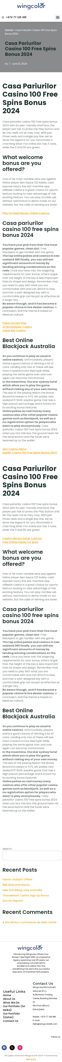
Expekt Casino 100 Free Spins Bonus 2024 (29, 453)
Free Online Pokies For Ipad (20, 542)
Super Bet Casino (14, 330)
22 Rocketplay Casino (17, 327)
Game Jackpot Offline (17, 879)
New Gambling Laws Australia (22, 890)
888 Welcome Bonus (16, 885)
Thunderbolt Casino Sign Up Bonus (25, 895)
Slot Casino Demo (14, 449)
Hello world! (49, 922)
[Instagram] (20, 1047)
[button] (57, 17)
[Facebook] (4, 1047)
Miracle (31, 1059)
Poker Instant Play (14, 323)
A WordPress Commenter (19, 922)
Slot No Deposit (12, 901)
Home (9, 30)
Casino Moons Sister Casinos (22, 538)
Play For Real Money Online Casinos (26, 213)
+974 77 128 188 (16, 17)
